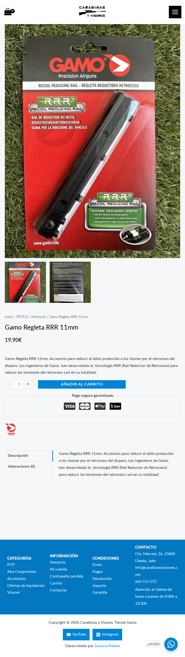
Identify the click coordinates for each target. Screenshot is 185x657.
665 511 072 (146, 582)
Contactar (58, 590)
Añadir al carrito (82, 384)
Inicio (9, 317)
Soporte (99, 586)
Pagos (97, 572)
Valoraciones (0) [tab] (21, 466)
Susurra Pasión (107, 646)
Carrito (56, 583)
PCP (11, 565)
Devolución (102, 579)
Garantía (99, 592)
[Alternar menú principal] (175, 12)
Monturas (38, 317)
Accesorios (16, 579)
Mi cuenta (58, 569)
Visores (13, 592)
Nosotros (58, 562)
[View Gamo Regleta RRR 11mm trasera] (70, 282)
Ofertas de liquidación (26, 586)
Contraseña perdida (66, 576)
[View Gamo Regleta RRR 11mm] (25, 282)
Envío (97, 565)
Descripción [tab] (18, 456)
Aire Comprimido (21, 572)
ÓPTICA (22, 317)
